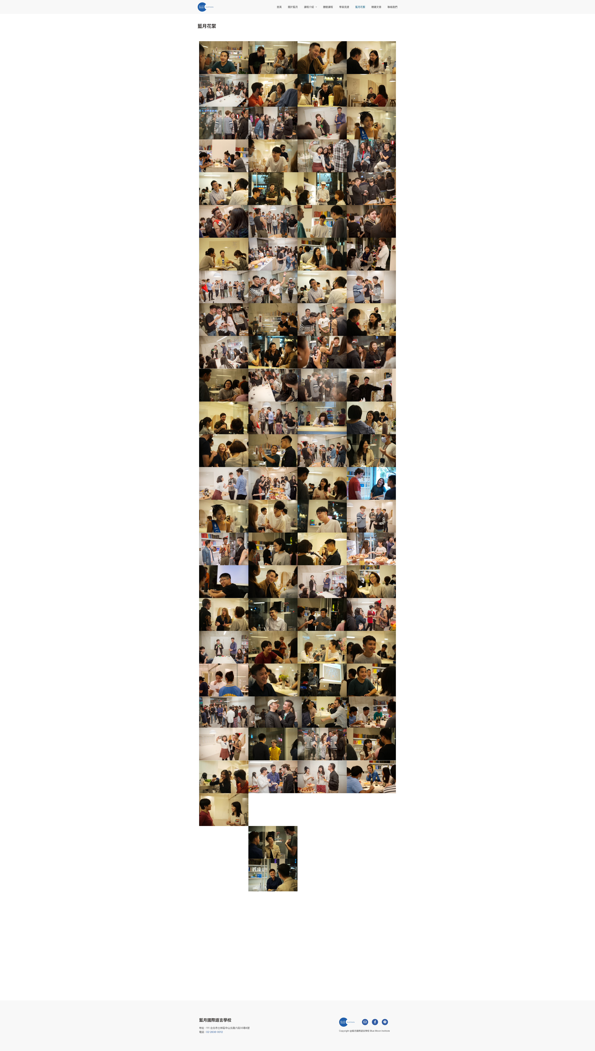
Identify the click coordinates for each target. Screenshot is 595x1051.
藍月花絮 (360, 7)
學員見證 (344, 7)
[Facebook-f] (375, 1022)
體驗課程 (328, 7)
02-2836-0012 (214, 1032)
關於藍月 (293, 7)
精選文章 (376, 7)
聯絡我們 (392, 7)
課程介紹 (309, 7)
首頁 (279, 7)
